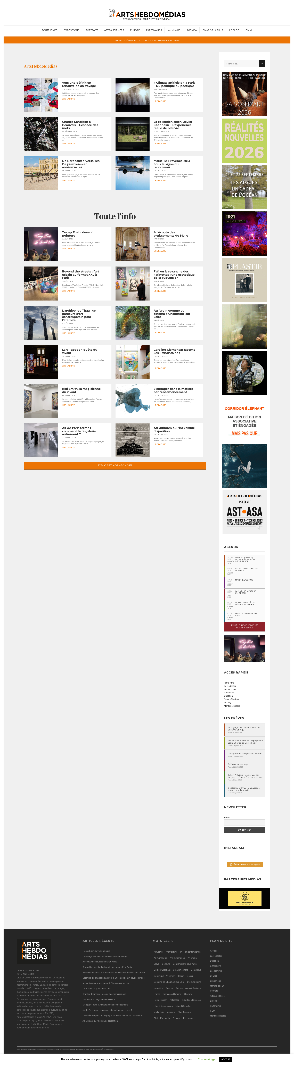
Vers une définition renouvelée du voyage (79, 84)
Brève (156, 964)
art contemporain (193, 952)
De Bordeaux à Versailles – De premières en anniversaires (82, 164)
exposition (158, 988)
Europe (135, 30)
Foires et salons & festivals (188, 988)
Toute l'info (115, 216)
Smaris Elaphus (213, 30)
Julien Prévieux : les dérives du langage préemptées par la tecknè (245, 776)
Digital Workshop (76, 1049)
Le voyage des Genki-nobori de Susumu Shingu (243, 728)
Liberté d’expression (163, 1006)
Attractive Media (90, 1049)
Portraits (92, 30)
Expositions (71, 30)
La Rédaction (230, 686)
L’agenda (228, 696)
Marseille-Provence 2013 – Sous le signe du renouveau (173, 164)
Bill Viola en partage (238, 764)
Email (227, 817)
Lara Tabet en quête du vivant (79, 351)
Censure (166, 964)
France (157, 994)
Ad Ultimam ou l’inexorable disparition (174, 429)
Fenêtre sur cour (106, 1049)
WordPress (62, 1049)
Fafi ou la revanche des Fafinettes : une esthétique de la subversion (174, 274)
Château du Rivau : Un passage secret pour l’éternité (244, 789)
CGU (212, 1011)
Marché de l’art (217, 986)
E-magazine (215, 966)
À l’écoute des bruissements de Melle (171, 234)
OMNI (249, 30)
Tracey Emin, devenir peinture (78, 234)
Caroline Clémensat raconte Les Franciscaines (174, 351)
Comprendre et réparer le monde (245, 753)
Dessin (190, 976)
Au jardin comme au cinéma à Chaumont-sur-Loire (172, 314)
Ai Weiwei (158, 952)
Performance (189, 1018)
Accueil (213, 951)
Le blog (227, 702)
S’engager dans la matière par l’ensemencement (173, 390)
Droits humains (194, 982)
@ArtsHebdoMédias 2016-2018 (27, 1049)
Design (180, 976)
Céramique (196, 970)
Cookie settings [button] (206, 1059)
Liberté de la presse (191, 1000)
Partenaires (154, 30)
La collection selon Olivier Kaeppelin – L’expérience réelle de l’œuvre (173, 125)
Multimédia (159, 1012)
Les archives (230, 689)
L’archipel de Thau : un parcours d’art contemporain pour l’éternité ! (79, 315)
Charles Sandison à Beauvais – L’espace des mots (80, 125)
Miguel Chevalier (183, 1006)
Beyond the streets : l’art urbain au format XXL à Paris (80, 274)
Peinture (176, 1018)
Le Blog (234, 30)
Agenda (192, 30)
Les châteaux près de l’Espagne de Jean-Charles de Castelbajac (245, 741)
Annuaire (174, 30)
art (181, 952)
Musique (171, 1012)
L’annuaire (229, 693)
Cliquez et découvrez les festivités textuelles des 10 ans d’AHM (147, 40)
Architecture (171, 952)
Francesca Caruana (172, 994)
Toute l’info (50, 30)
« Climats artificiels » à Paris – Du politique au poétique (174, 84)
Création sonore (180, 970)
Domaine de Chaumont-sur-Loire (169, 982)
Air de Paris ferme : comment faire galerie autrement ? (79, 431)
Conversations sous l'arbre (185, 964)
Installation (174, 1000)
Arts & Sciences (114, 30)
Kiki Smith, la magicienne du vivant (81, 390)
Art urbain (192, 958)
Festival (169, 988)
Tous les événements (244, 626)
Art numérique (160, 958)
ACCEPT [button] (225, 1059)
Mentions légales (232, 706)
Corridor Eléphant (162, 970)
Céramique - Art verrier (164, 976)
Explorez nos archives (114, 465)
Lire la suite (68, 99)
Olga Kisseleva (185, 1012)
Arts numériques (177, 958)
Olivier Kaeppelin (162, 1018)
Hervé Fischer (160, 1000)
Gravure (188, 994)
